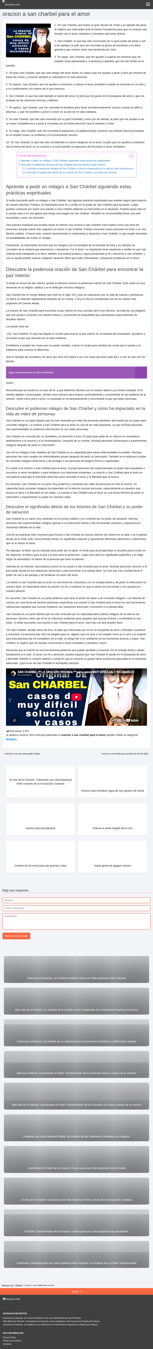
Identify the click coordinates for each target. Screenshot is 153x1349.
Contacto (7, 1344)
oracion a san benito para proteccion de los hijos (124, 753)
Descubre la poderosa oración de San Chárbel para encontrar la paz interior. (63, 164)
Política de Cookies (12, 1340)
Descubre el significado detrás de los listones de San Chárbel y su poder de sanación (72, 172)
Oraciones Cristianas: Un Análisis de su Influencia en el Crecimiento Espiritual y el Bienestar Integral (50, 1324)
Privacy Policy (9, 1337)
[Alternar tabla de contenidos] (130, 156)
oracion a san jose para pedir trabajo (22, 753)
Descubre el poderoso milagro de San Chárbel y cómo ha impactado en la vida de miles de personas (80, 168)
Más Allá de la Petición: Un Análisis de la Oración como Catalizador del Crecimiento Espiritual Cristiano (51, 1321)
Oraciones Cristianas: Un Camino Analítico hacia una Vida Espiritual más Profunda (42, 1318)
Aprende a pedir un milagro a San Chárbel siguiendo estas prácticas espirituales (65, 160)
